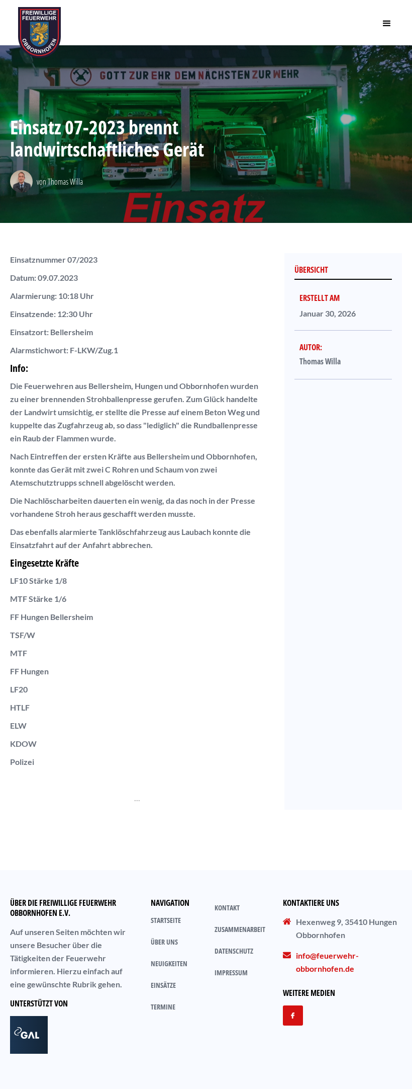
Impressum (231, 972)
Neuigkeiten (169, 963)
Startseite (166, 920)
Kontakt (227, 907)
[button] (387, 22)
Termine (163, 1007)
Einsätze (163, 985)
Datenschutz (234, 951)
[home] (39, 22)
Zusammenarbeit (240, 929)
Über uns (164, 942)
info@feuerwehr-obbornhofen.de (327, 962)
